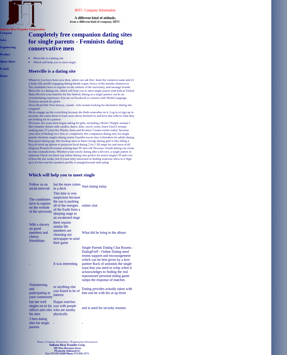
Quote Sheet (7, 61)
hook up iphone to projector (55, 144)
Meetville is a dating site (48, 58)
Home (4, 76)
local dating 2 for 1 (84, 144)
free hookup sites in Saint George (76, 141)
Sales (3, 40)
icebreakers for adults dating (117, 137)
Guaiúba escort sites (87, 137)
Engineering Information (84, 341)
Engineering (8, 47)
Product (5, 54)
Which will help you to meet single (54, 62)
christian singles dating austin (56, 137)
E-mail (4, 68)
